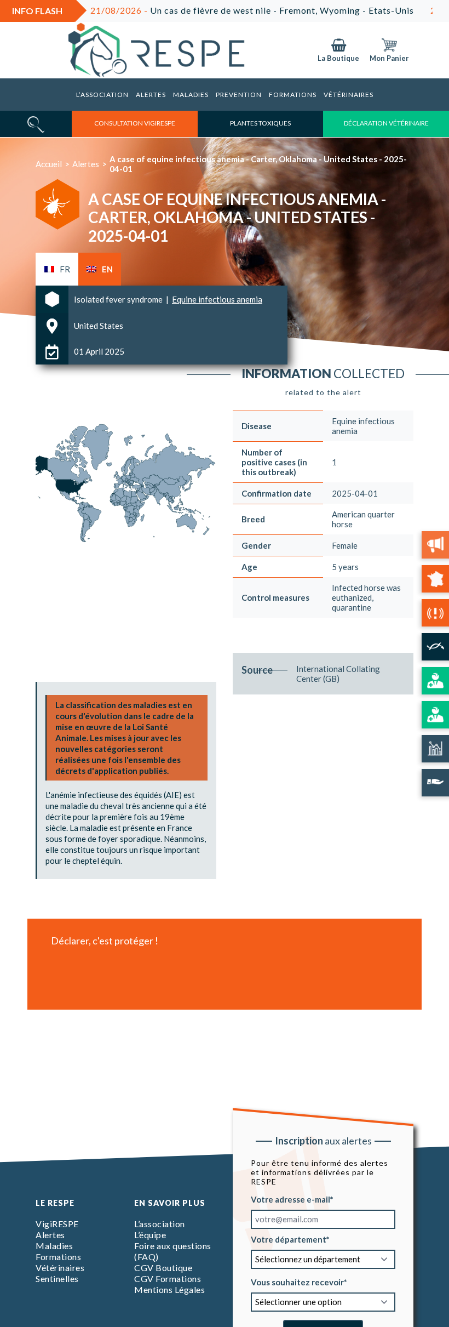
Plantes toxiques (260, 123)
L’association (102, 94)
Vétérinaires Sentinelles (60, 1273)
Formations (292, 94)
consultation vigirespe (134, 123)
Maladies (191, 94)
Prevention (239, 94)
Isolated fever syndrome (119, 299)
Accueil (49, 164)
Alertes (151, 94)
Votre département (288, 1239)
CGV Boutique (163, 1267)
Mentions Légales (169, 1289)
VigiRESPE (57, 1223)
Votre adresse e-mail (290, 1199)
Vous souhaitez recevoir (297, 1281)
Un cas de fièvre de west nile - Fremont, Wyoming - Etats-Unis (223, 10)
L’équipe (150, 1234)
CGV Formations (167, 1278)
